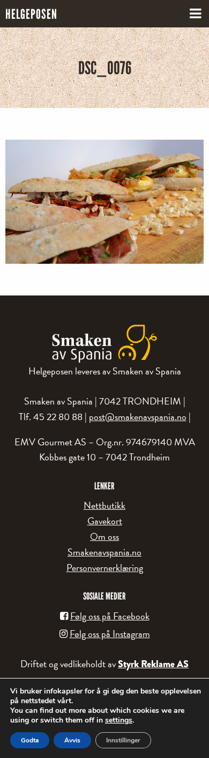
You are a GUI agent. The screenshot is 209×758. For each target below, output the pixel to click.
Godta (30, 740)
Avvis (72, 740)
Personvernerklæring (104, 567)
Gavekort (104, 521)
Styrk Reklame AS (153, 664)
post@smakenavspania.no (137, 416)
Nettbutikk (104, 505)
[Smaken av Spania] (104, 343)
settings (118, 720)
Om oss (104, 536)
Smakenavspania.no (104, 552)
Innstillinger (123, 740)
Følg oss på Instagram (110, 633)
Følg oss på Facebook (110, 616)
